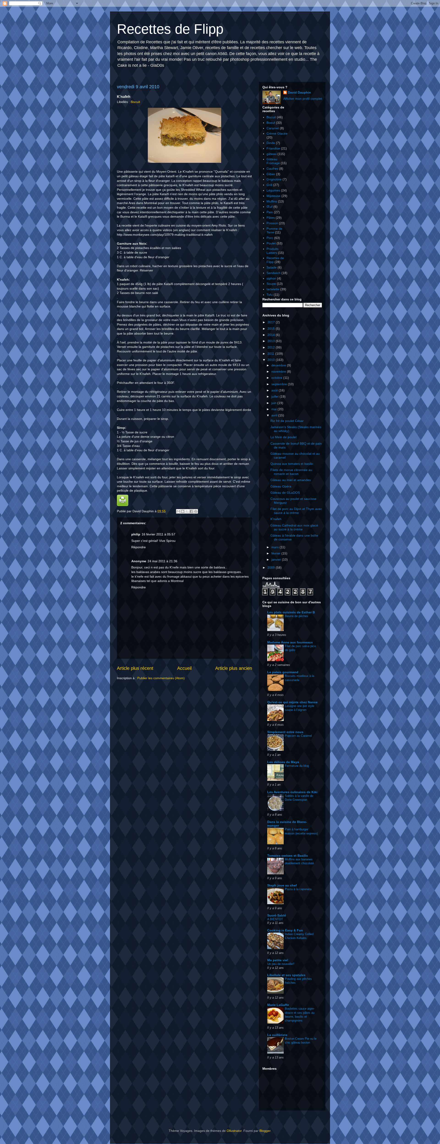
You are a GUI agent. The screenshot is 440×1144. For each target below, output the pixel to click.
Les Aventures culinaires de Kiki (292, 792)
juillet (275, 396)
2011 (271, 353)
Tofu (270, 294)
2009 (271, 567)
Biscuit (135, 102)
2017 (271, 322)
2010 (271, 360)
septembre (279, 384)
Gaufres (272, 168)
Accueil (184, 668)
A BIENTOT (275, 919)
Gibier (271, 174)
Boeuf (271, 123)
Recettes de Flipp (170, 29)
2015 (271, 328)
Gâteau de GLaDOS (285, 492)
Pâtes (271, 217)
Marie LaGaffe (278, 1005)
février (276, 553)
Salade (272, 267)
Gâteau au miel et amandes (290, 480)
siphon (271, 278)
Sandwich (273, 273)
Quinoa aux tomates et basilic (291, 463)
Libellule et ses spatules (286, 975)
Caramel (273, 128)
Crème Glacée (277, 133)
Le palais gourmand (282, 672)
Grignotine (274, 179)
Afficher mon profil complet (302, 98)
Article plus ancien (233, 668)
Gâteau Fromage (273, 161)
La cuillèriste (277, 1035)
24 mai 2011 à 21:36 (162, 561)
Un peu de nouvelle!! (280, 964)
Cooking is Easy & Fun (285, 930)
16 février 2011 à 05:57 (158, 534)
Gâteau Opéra (280, 486)
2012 (271, 347)
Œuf (269, 206)
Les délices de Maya (283, 762)
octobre (277, 377)
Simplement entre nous (285, 732)
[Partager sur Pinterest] (195, 511)
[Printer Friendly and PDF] (122, 505)
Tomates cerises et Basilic (287, 855)
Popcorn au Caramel (298, 735)
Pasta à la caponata (298, 889)
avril (274, 415)
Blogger (264, 1131)
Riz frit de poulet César (287, 421)
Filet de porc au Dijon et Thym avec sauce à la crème (296, 511)
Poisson (272, 223)
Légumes (273, 190)
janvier (276, 559)
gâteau (272, 154)
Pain (270, 212)
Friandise (273, 148)
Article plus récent (135, 668)
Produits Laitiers (272, 251)
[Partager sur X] (187, 511)
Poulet (271, 243)
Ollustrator (234, 1131)
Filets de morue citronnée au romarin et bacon (291, 472)
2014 (271, 335)
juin (274, 403)
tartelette (273, 289)
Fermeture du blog (297, 765)
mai (274, 409)
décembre (279, 365)
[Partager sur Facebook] (191, 511)
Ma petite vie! (277, 960)
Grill (269, 185)
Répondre (138, 547)
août (275, 390)
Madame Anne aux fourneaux (290, 642)
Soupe (271, 283)
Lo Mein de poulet (283, 437)
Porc (270, 238)
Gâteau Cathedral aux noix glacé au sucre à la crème (294, 527)
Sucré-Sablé (276, 915)
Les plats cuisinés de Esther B (291, 612)
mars (275, 547)
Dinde (271, 143)
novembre (279, 371)
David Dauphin (299, 92)
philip (135, 534)
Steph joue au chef (282, 885)
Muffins (272, 201)
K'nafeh (275, 519)
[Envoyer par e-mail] (178, 511)
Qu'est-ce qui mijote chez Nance (292, 702)
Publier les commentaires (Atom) (161, 678)
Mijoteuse (273, 196)
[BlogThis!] (182, 511)
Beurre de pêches (296, 616)
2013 (271, 341)
